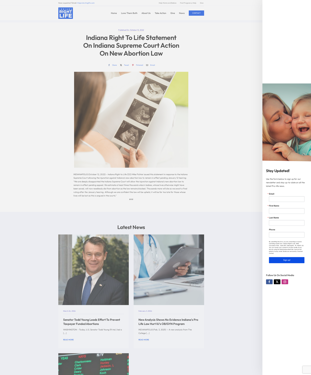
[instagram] (285, 281)
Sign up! (286, 260)
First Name (274, 206)
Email (271, 194)
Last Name (274, 218)
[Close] (307, 4)
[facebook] (269, 281)
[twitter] (277, 281)
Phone (272, 230)
